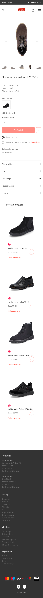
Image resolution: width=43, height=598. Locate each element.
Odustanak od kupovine (10, 545)
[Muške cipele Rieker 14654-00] (21, 278)
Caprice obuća (6, 504)
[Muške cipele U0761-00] (21, 224)
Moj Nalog (5, 556)
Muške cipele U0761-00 (17, 248)
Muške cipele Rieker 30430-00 (20, 355)
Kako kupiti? (6, 537)
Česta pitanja (6, 531)
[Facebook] (24, 587)
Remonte (5, 502)
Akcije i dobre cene (8, 512)
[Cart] (33, 10)
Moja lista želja (7, 558)
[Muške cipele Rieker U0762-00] (6, 104)
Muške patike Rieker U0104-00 (20, 409)
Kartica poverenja (8, 564)
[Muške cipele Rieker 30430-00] (21, 332)
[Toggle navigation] (39, 10)
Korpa (4, 561)
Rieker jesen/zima (8, 515)
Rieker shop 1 (15, 471)
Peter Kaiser (6, 507)
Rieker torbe (6, 520)
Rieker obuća (6, 499)
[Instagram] (18, 587)
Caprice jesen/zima (8, 518)
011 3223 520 (8, 468)
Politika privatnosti (8, 542)
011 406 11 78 (8, 484)
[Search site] (3, 10)
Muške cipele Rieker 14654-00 (20, 302)
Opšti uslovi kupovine (9, 539)
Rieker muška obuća (8, 510)
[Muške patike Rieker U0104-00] (21, 385)
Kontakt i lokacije (7, 534)
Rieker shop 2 (15, 487)
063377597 (37, 2)
